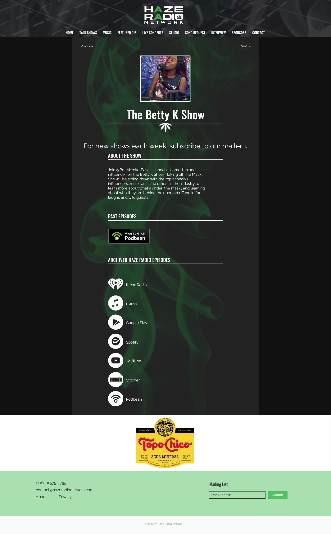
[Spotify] (115, 341)
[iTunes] (115, 303)
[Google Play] (115, 322)
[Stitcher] (115, 379)
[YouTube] (115, 360)
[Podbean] (115, 398)
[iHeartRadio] (115, 283)
